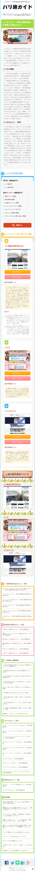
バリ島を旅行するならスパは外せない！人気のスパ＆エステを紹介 (17, 682)
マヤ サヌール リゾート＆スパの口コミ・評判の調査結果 (17, 748)
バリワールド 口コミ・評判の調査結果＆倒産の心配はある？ (17, 605)
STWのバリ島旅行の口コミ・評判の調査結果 (16, 629)
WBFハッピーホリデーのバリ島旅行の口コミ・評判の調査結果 (17, 634)
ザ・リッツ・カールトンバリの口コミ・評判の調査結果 (17, 731)
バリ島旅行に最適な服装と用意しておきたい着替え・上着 (17, 708)
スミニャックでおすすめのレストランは (14, 836)
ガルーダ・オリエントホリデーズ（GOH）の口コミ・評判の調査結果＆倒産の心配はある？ (17, 589)
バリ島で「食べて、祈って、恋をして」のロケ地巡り (17, 845)
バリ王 (7, 347)
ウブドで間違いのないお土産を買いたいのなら (16, 832)
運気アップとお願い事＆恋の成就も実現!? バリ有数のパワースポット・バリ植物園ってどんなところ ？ (17, 827)
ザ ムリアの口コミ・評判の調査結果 (13, 758)
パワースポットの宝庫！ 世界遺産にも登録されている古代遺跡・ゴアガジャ (17, 815)
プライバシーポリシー (20, 868)
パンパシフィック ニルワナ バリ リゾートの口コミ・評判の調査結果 (17, 737)
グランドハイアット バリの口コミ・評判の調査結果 (17, 753)
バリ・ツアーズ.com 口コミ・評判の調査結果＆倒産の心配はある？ (17, 600)
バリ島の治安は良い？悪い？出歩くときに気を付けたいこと (17, 697)
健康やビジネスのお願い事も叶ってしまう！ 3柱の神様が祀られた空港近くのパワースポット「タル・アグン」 (17, 809)
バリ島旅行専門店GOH (14, 246)
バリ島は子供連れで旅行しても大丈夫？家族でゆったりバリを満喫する (17, 665)
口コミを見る (18, 277)
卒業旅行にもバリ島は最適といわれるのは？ (16, 850)
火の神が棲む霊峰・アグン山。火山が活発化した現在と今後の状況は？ (17, 802)
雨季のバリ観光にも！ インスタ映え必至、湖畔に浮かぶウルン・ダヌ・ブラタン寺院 (17, 820)
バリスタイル (10, 411)
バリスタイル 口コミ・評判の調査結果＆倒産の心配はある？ (17, 594)
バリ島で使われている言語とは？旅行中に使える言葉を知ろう (17, 676)
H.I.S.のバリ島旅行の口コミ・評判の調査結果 (16, 649)
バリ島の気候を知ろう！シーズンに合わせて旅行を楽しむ (17, 703)
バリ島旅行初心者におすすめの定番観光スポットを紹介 (17, 671)
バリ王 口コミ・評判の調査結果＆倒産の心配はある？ (17, 616)
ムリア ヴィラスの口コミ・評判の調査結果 (15, 767)
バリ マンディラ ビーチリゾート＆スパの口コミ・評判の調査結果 (17, 772)
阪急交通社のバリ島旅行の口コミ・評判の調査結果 (17, 644)
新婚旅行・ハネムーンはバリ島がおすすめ (15, 713)
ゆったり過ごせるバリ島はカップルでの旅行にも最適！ (17, 687)
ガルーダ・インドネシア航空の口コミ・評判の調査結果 (17, 785)
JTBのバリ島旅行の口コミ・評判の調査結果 (15, 653)
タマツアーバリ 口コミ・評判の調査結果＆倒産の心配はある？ (17, 611)
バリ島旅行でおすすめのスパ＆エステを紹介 (16, 692)
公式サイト (18, 272)
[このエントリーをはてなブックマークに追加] (22, 864)
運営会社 (11, 868)
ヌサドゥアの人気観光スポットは (12, 840)
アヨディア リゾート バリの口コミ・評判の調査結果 (17, 742)
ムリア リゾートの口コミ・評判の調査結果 (15, 763)
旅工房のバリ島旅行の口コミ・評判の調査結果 (16, 639)
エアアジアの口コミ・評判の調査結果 (14, 790)
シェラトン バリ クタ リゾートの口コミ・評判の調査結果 (17, 726)
